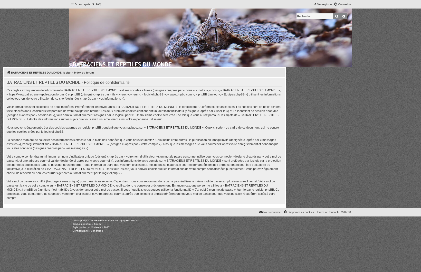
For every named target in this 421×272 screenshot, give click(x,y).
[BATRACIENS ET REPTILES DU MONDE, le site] (123, 63)
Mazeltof (98, 227)
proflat (82, 227)
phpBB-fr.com (93, 224)
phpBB (94, 220)
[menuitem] (96, 4)
